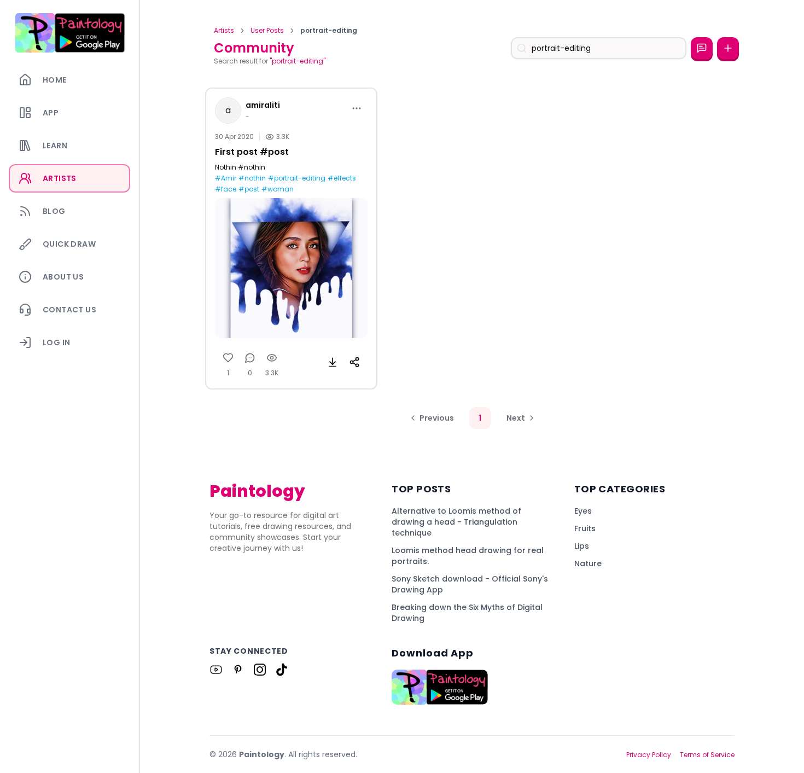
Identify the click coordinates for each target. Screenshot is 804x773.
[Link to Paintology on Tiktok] (281, 669)
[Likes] (228, 358)
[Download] (332, 362)
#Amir (225, 178)
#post (248, 189)
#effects (342, 178)
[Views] (272, 358)
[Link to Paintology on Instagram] (259, 669)
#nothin (252, 178)
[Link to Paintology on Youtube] (216, 669)
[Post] (728, 48)
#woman (277, 189)
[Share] (354, 362)
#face (225, 189)
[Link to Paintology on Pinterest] (237, 669)
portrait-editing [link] (328, 30)
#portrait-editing (296, 178)
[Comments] (250, 358)
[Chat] (702, 48)
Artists (224, 30)
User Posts (267, 30)
